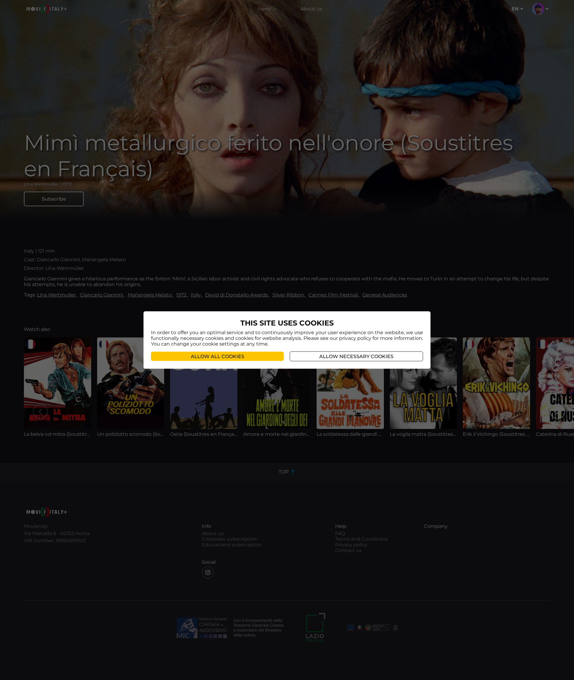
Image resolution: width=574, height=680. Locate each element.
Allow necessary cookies (356, 356)
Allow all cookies (217, 356)
